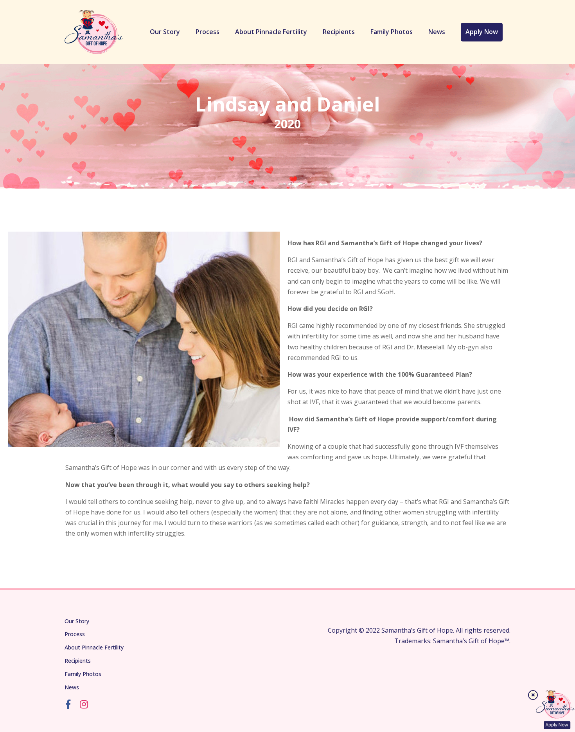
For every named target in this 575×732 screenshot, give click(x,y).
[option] (144, 339)
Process (207, 31)
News (436, 31)
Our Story (165, 31)
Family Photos (391, 31)
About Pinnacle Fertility (271, 31)
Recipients (339, 31)
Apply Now (481, 31)
